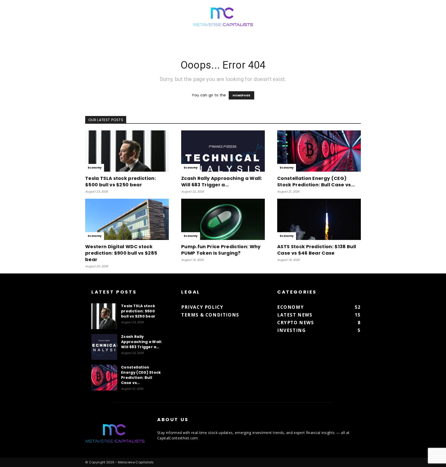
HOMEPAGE (241, 95)
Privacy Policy (202, 307)
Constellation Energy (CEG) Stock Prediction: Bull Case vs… (316, 181)
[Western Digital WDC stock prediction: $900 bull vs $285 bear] (127, 219)
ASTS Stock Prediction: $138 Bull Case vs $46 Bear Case (316, 249)
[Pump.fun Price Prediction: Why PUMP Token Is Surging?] (223, 219)
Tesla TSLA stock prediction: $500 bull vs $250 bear (120, 181)
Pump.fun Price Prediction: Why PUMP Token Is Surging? (221, 249)
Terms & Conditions (210, 315)
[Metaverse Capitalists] (223, 17)
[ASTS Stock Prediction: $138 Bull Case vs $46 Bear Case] (319, 219)
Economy (94, 168)
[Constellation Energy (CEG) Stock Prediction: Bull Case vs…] (319, 151)
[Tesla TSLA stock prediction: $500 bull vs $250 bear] (127, 151)
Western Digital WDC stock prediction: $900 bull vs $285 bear (121, 253)
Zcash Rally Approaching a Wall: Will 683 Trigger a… (221, 181)
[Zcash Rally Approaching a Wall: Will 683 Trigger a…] (223, 151)
